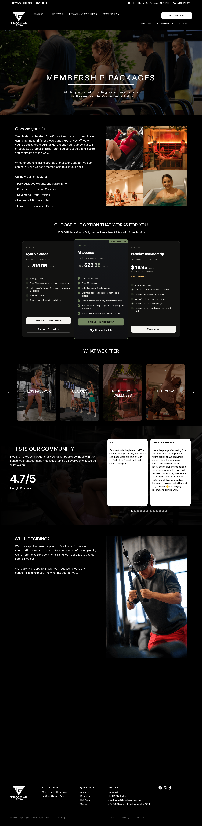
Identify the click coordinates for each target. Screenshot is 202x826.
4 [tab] (141, 511)
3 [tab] (138, 511)
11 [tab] (163, 511)
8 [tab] (154, 511)
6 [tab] (147, 511)
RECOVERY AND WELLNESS (83, 14)
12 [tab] (166, 511)
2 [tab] (135, 511)
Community (164, 23)
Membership (110, 14)
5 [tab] (144, 511)
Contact (184, 23)
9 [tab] (157, 511)
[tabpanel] (170, 472)
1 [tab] (132, 511)
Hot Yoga (85, 800)
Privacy (125, 817)
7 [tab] (151, 511)
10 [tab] (160, 511)
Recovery (85, 796)
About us (146, 23)
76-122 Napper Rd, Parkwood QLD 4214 (150, 3)
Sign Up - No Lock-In (48, 329)
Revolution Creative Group (53, 817)
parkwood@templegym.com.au (125, 800)
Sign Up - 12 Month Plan (48, 320)
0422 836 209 (183, 3)
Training (38, 14)
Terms (112, 817)
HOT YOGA (57, 14)
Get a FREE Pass (176, 15)
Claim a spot (153, 329)
